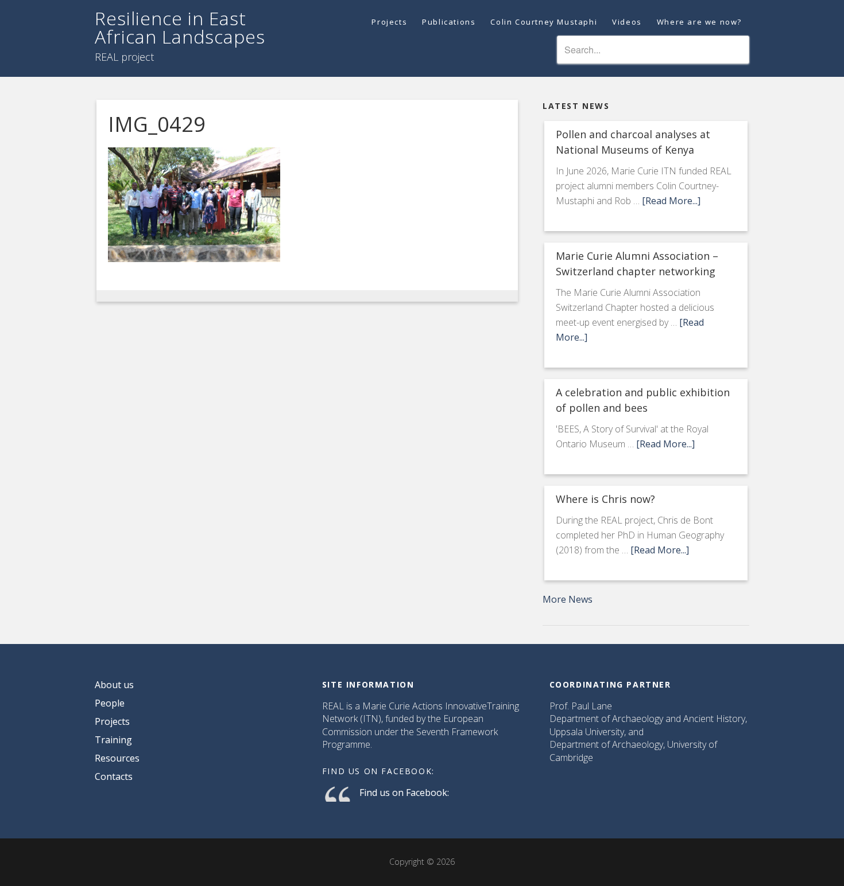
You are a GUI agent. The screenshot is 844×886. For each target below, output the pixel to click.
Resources (117, 758)
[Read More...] (671, 200)
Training (113, 739)
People (110, 703)
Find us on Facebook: (378, 771)
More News (568, 599)
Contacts (114, 776)
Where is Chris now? (605, 499)
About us (114, 684)
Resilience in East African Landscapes (180, 27)
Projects (112, 721)
